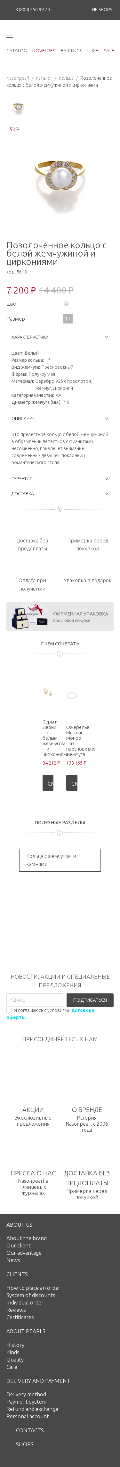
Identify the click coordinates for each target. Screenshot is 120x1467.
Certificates (20, 1317)
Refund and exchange (32, 1409)
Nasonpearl (17, 78)
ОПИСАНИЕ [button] (23, 418)
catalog (16, 50)
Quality (15, 1359)
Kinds (13, 1352)
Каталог (44, 78)
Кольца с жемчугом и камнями (51, 860)
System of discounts (30, 1295)
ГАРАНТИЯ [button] (22, 478)
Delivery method (26, 1394)
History (15, 1345)
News (13, 1260)
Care (11, 1367)
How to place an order (33, 1288)
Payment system (26, 1401)
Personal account (27, 1416)
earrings (71, 50)
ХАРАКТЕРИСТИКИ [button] (30, 337)
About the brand (26, 1238)
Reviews (16, 1310)
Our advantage (24, 1253)
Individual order (25, 1302)
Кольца (66, 78)
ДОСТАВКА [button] (23, 493)
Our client (18, 1245)
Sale (109, 50)
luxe (92, 50)
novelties (43, 50)
